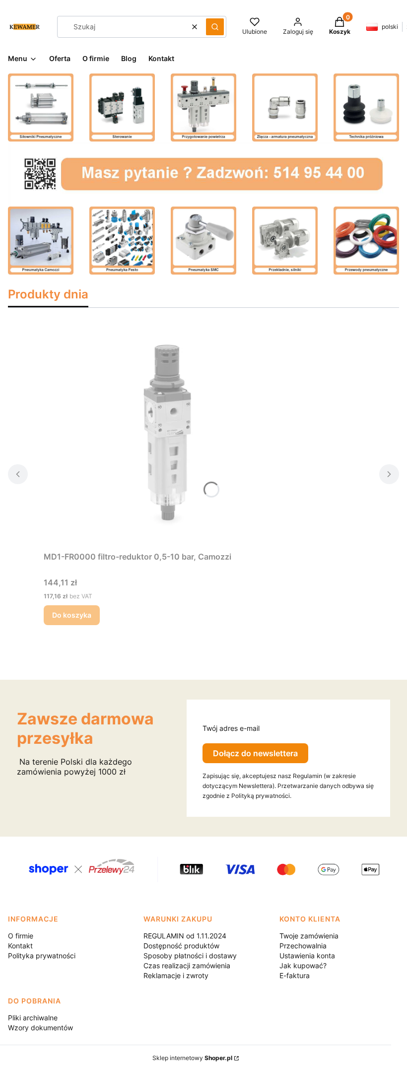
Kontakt (20, 945)
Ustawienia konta (307, 955)
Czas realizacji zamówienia (186, 965)
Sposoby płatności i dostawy (190, 955)
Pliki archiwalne (33, 1017)
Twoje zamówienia (309, 935)
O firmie (20, 935)
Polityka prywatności (41, 955)
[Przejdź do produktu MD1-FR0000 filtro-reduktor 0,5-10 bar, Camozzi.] (168, 435)
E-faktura (294, 975)
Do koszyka (71, 615)
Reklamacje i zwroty (175, 975)
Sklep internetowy (192, 1058)
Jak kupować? (303, 965)
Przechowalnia (303, 945)
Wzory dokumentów (40, 1027)
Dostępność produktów (181, 945)
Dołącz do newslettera (255, 753)
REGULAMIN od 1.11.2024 (184, 935)
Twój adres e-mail (231, 728)
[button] (215, 26)
